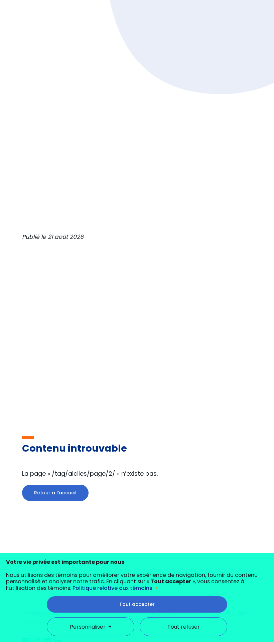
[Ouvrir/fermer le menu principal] (254, 16)
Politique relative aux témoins (112, 588)
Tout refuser (183, 627)
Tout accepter (137, 604)
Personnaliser (91, 627)
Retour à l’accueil (55, 492)
